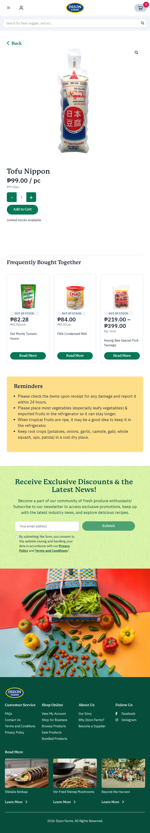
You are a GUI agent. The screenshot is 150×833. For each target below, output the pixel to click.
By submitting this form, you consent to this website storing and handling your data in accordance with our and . (46, 544)
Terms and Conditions (51, 551)
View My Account (54, 714)
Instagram (128, 720)
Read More (28, 356)
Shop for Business (54, 720)
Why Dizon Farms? (91, 720)
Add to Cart (22, 209)
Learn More (14, 802)
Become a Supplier (92, 726)
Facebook (128, 714)
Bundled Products (54, 739)
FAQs (8, 714)
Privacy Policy (14, 732)
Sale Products (52, 732)
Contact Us (13, 720)
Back (17, 43)
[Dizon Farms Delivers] (75, 8)
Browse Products (54, 726)
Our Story (85, 714)
